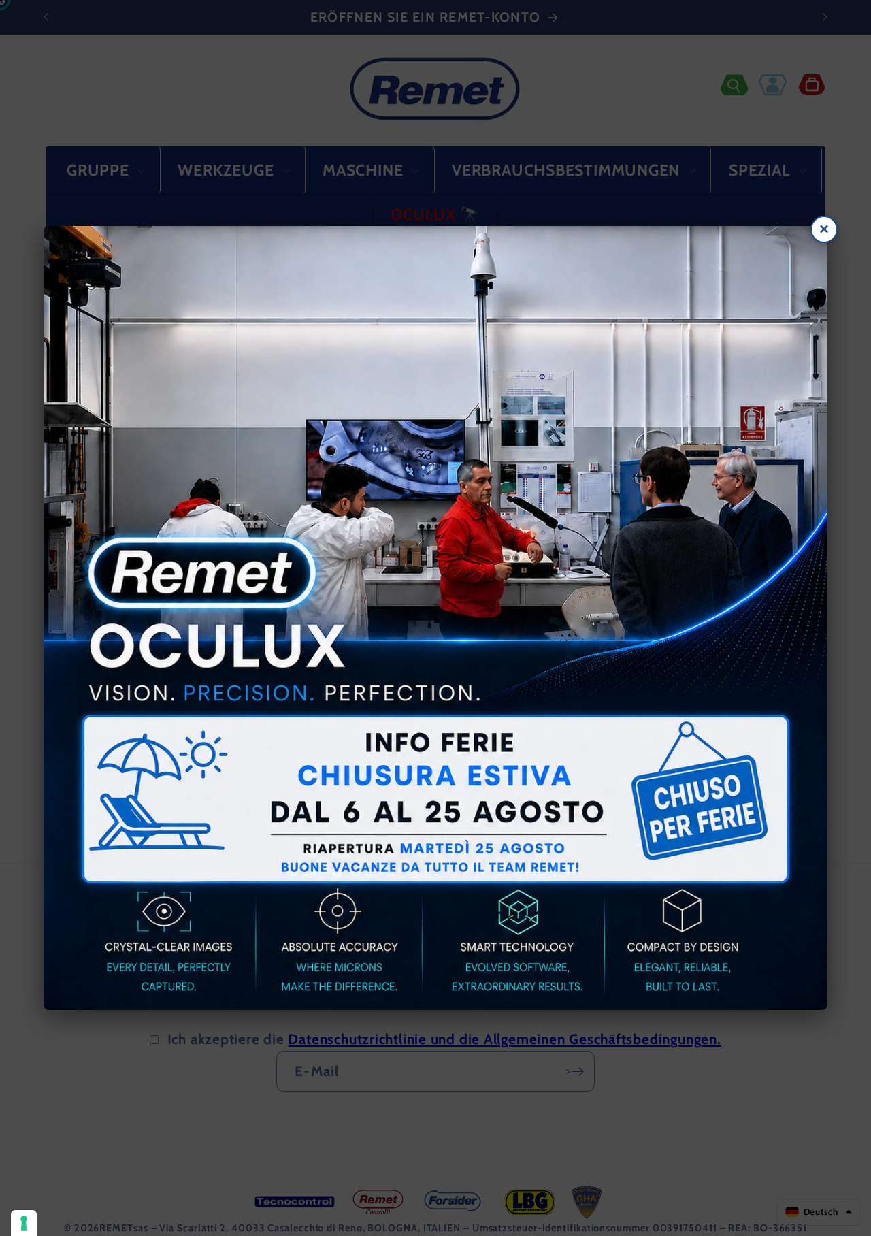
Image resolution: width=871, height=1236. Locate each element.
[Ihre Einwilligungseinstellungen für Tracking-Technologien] (24, 1223)
